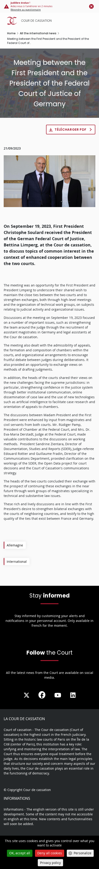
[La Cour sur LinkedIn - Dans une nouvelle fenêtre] (73, 695)
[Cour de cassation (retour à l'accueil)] (50, 21)
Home (11, 33)
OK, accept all (19, 853)
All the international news (38, 33)
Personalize (82, 853)
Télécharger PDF (71, 129)
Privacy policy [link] (50, 862)
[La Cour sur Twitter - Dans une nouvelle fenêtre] (26, 695)
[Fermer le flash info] (91, 6)
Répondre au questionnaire (26, 9)
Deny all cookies (49, 853)
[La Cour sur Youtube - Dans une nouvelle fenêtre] (57, 695)
